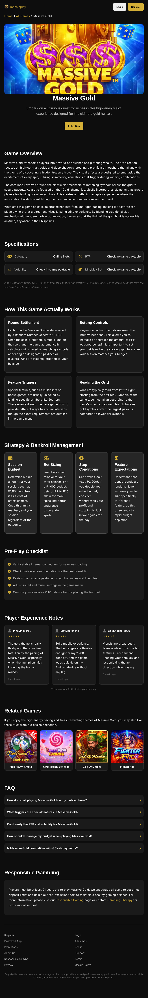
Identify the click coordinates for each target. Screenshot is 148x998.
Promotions (11, 946)
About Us (9, 952)
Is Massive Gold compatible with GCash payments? (42, 848)
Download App (13, 941)
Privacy (8, 964)
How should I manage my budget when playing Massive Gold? (50, 836)
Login (119, 7)
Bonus (78, 946)
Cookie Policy (83, 964)
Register (135, 7)
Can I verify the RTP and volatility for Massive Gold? (42, 824)
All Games (23, 16)
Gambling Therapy (119, 900)
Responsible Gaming (70, 900)
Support (79, 952)
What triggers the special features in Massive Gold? (42, 812)
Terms (78, 958)
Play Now (75, 126)
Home (8, 16)
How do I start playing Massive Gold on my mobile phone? (47, 800)
